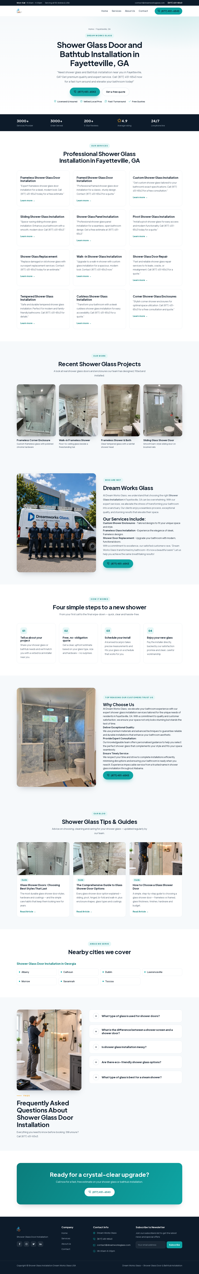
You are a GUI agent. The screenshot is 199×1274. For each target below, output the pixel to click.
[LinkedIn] (40, 1244)
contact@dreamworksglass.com (150, 2)
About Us (130, 11)
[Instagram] (26, 1244)
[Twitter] (33, 1244)
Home (104, 11)
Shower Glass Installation (41, 1265)
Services (116, 11)
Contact (143, 11)
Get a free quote (115, 91)
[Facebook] (19, 1244)
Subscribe (174, 1244)
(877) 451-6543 (170, 11)
